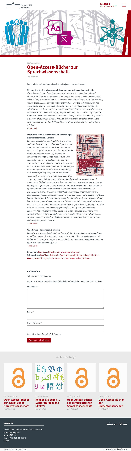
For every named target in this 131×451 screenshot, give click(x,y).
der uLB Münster (108, 6)
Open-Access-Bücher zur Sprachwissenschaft (111, 403)
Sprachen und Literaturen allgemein (63, 252)
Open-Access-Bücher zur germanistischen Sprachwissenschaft (79, 403)
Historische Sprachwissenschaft (64, 255)
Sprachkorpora (56, 258)
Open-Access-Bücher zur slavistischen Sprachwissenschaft (16, 403)
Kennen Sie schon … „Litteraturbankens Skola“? (47, 403)
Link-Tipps (42, 252)
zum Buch (33, 129)
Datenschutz (20, 449)
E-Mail (6, 441)
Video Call (87, 258)
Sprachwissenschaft (73, 258)
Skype (46, 258)
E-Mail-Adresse (34, 323)
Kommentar (33, 287)
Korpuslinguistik (86, 255)
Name (30, 312)
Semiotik (38, 258)
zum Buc (32, 246)
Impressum (9, 449)
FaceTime (44, 255)
